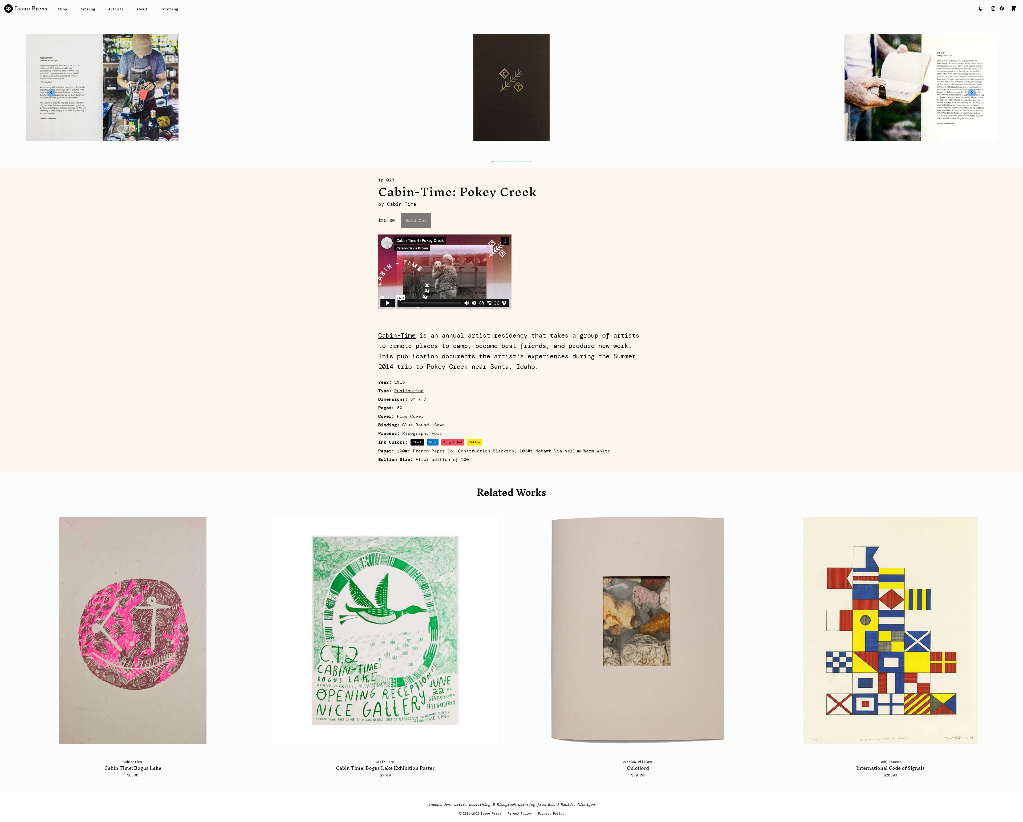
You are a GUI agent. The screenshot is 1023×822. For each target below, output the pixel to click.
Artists (116, 9)
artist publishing (472, 804)
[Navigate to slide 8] (530, 161)
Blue (432, 442)
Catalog (87, 9)
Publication (409, 391)
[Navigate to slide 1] (493, 161)
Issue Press (31, 8)
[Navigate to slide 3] (503, 161)
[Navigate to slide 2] (498, 161)
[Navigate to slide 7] (524, 161)
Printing (169, 9)
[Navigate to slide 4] (509, 161)
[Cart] (1013, 8)
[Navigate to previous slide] (51, 93)
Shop (62, 9)
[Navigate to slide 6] (519, 161)
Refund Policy (520, 813)
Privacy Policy (551, 813)
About (142, 9)
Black (417, 442)
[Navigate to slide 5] (514, 161)
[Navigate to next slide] (972, 93)
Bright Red (452, 442)
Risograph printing (516, 804)
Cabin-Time (401, 204)
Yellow (474, 442)
